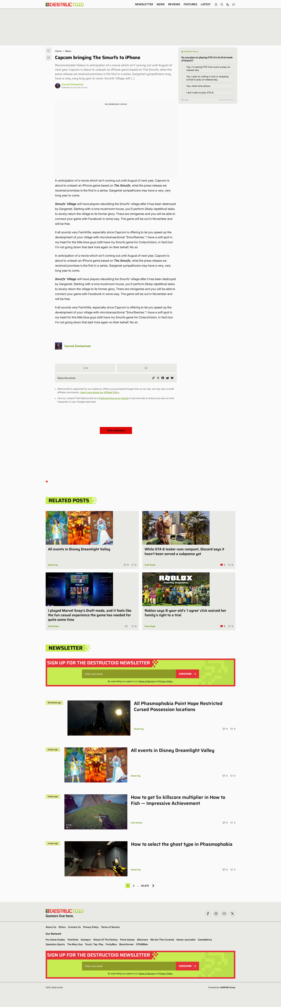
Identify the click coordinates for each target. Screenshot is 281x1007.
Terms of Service (146, 681)
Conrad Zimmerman (72, 84)
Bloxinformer (126, 944)
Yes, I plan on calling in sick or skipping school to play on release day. (207, 78)
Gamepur (86, 939)
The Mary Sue (75, 944)
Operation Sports (55, 944)
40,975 (145, 885)
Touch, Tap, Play (94, 944)
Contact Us (74, 927)
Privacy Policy (166, 681)
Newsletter (144, 4)
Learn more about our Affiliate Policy (99, 392)
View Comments (116, 430)
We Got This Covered (162, 939)
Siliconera (142, 939)
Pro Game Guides (55, 939)
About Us (51, 927)
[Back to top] (47, 481)
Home (58, 51)
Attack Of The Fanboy (105, 939)
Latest (206, 4)
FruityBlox (111, 944)
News (161, 4)
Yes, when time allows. (198, 85)
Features (190, 4)
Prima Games (127, 939)
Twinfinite (72, 939)
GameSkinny (205, 939)
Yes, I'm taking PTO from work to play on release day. (208, 68)
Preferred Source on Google (113, 398)
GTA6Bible (142, 944)
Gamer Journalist (186, 939)
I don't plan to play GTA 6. (200, 92)
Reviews (174, 4)
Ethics (62, 927)
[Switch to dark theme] (227, 4)
